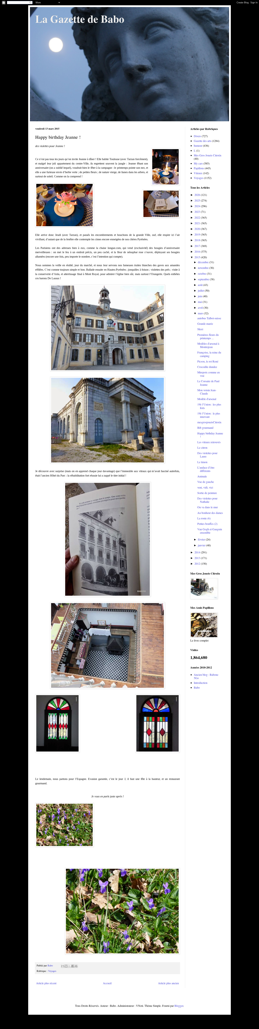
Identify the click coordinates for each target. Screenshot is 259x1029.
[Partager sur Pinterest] (76, 966)
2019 (198, 234)
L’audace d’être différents (205, 469)
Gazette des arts (202, 141)
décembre (203, 262)
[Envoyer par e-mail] (62, 966)
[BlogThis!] (66, 966)
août (200, 285)
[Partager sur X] (69, 966)
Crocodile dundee (207, 367)
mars (201, 313)
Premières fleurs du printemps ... (208, 336)
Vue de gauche (205, 482)
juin (200, 296)
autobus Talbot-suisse (209, 318)
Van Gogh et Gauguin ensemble (209, 530)
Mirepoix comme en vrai (208, 373)
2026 (198, 195)
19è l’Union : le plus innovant (208, 415)
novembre (203, 268)
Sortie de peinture (207, 493)
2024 (198, 206)
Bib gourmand (205, 427)
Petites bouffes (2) (207, 524)
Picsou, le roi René (207, 361)
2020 (198, 229)
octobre (202, 273)
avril (201, 307)
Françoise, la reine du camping (209, 354)
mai (200, 302)
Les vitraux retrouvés (209, 442)
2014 (198, 552)
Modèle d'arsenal (206, 399)
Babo (197, 687)
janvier (202, 545)
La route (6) (204, 518)
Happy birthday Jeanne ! (210, 434)
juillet (201, 290)
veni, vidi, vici (205, 487)
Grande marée (205, 323)
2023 (198, 211)
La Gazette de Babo (79, 18)
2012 (198, 563)
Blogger (178, 1005)
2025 (198, 200)
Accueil (107, 983)
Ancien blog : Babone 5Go (206, 676)
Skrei (200, 329)
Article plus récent (46, 983)
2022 (198, 217)
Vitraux (198, 173)
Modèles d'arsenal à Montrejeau (208, 345)
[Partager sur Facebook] (73, 966)
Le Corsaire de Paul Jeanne (208, 382)
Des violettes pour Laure (207, 454)
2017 (198, 246)
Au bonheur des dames (210, 513)
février (202, 539)
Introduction (200, 683)
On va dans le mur (207, 507)
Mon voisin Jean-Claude (206, 391)
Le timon (202, 462)
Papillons (199, 168)
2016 (198, 251)
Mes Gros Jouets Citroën (207, 155)
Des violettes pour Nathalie (207, 499)
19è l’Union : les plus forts (209, 406)
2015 (198, 257)
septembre (204, 279)
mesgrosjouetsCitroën (209, 422)
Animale (202, 476)
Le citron (202, 447)
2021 (198, 223)
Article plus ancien (168, 983)
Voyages (52, 971)
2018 (198, 240)
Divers (197, 136)
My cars (198, 163)
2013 (198, 558)
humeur (198, 145)
